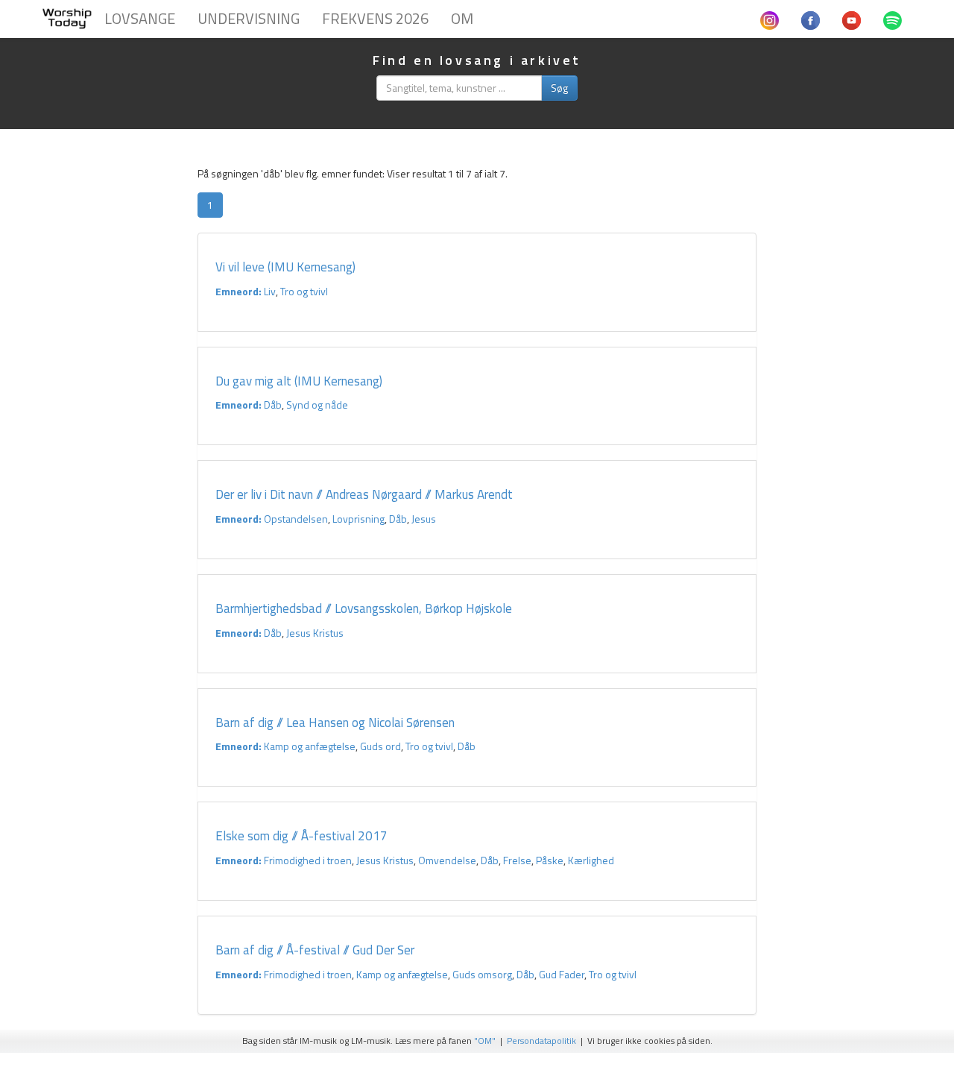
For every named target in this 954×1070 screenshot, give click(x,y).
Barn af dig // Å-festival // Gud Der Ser (314, 950)
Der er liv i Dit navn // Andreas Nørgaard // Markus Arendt (364, 494)
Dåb (273, 404)
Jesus (423, 518)
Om (462, 18)
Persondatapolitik (541, 1041)
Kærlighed (591, 860)
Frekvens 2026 (375, 18)
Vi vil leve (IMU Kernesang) (285, 267)
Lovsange (139, 18)
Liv (270, 291)
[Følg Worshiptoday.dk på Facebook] (810, 18)
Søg (559, 87)
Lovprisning (358, 518)
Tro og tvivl (304, 291)
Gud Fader (561, 974)
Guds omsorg (482, 974)
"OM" (485, 1041)
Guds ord (380, 746)
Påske (549, 860)
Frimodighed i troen (308, 860)
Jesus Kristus (315, 633)
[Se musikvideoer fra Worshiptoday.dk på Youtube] (851, 18)
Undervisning (249, 18)
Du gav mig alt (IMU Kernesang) (298, 381)
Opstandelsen (296, 518)
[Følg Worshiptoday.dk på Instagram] (769, 18)
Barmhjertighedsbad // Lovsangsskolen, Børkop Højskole (365, 608)
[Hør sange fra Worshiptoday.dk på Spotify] (892, 18)
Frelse (517, 860)
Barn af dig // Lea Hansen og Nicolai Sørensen (335, 722)
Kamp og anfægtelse (310, 746)
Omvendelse (447, 860)
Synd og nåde (317, 404)
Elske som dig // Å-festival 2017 (301, 836)
